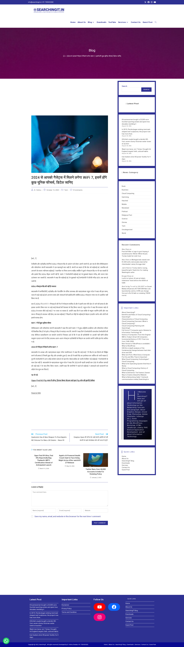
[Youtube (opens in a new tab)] (154, 2)
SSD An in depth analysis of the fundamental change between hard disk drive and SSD (136, 350)
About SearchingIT (128, 312)
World (124, 233)
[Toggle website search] (155, 22)
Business (125, 190)
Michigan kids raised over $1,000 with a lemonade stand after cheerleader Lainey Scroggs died (136, 262)
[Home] (64, 56)
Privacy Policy (67, 608)
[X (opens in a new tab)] (145, 2)
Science (125, 219)
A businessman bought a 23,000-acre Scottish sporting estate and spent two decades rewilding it (136, 122)
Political (125, 211)
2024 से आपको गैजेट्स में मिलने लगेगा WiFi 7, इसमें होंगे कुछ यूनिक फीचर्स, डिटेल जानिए (94, 56)
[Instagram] (100, 617)
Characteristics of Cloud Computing (134, 319)
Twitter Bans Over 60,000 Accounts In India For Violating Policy (96, 471)
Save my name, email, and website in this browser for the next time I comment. (67, 516)
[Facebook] (114, 607)
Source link (36, 393)
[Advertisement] (69, 100)
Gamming (125, 197)
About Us (125, 458)
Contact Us (126, 467)
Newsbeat (125, 208)
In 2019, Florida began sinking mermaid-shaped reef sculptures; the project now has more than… (136, 132)
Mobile (124, 204)
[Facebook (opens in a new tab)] (148, 2)
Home (124, 456)
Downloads (126, 463)
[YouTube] (100, 607)
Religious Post (127, 215)
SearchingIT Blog (128, 461)
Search (124, 86)
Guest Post (126, 470)
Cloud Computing (128, 193)
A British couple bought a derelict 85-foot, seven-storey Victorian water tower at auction (136, 141)
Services (125, 465)
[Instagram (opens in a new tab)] (151, 2)
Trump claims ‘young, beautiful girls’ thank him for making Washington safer (135, 270)
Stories (124, 222)
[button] (6, 641)
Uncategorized (127, 229)
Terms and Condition (69, 612)
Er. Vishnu (37, 190)
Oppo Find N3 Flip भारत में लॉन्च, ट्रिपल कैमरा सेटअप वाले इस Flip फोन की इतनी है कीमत (63, 380)
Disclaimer (65, 605)
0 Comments (77, 190)
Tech (66, 190)
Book (123, 186)
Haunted (125, 201)
